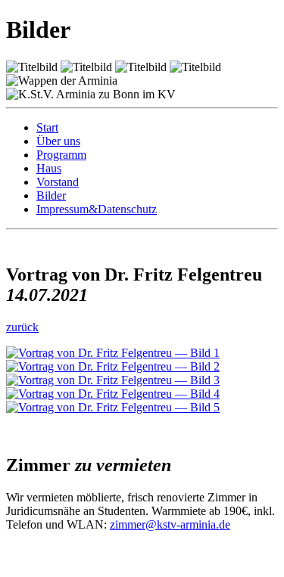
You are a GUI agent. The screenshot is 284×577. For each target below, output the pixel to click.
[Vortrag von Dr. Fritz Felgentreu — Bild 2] (113, 366)
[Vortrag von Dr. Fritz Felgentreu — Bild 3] (113, 380)
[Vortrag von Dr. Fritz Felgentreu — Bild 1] (113, 352)
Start (47, 127)
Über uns (58, 141)
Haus (48, 168)
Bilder (51, 195)
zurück (22, 327)
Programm (61, 154)
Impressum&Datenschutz (96, 209)
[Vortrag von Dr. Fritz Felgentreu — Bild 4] (113, 393)
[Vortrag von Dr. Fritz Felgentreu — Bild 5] (113, 407)
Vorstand (57, 181)
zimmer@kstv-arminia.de (170, 524)
